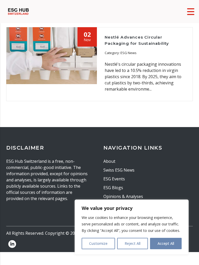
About (109, 161)
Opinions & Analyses (123, 196)
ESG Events (114, 179)
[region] (132, 227)
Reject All (132, 243)
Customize (98, 243)
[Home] (18, 11)
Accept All (166, 243)
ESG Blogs (113, 187)
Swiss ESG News (118, 170)
